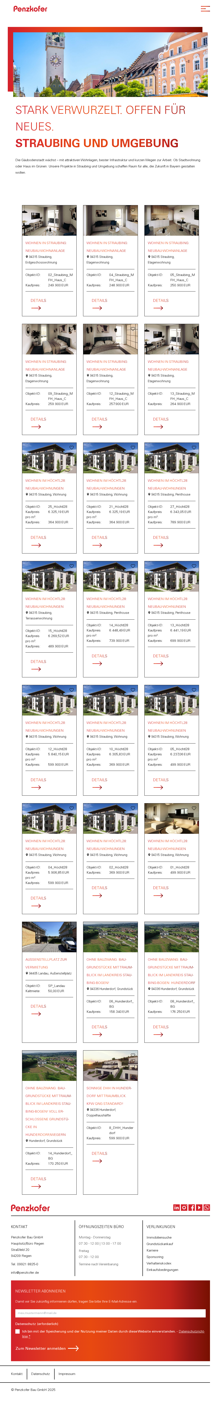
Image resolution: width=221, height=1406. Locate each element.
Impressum (66, 1374)
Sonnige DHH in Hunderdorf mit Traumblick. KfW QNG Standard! (109, 1096)
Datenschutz (40, 1374)
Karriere (152, 1250)
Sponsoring (155, 1257)
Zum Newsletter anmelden (41, 1349)
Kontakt (16, 1374)
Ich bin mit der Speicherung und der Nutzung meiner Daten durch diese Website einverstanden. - (113, 1334)
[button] (71, 210)
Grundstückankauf (160, 1244)
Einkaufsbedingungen (162, 1270)
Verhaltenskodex (159, 1263)
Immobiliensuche (159, 1237)
